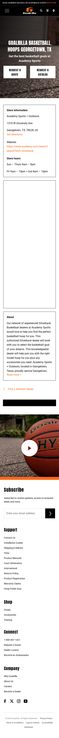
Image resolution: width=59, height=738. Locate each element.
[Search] (41, 11)
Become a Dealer (12, 691)
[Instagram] (18, 701)
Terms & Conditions (14, 723)
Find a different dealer (20, 389)
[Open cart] (47, 11)
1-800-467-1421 (12, 640)
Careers (8, 686)
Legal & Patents (32, 723)
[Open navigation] (7, 10)
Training (8, 620)
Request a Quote (15, 72)
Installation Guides (13, 542)
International (10, 568)
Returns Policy (11, 573)
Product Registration (14, 578)
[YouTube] (25, 701)
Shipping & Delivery (13, 548)
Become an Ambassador (16, 655)
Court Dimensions (13, 563)
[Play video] (29, 448)
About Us (8, 681)
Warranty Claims (12, 583)
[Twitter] (12, 701)
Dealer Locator (11, 650)
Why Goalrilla (10, 676)
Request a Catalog (43, 72)
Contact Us (9, 537)
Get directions (15, 134)
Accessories (10, 615)
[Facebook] (5, 701)
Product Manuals (12, 558)
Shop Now (51, 3)
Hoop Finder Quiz (12, 588)
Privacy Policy (46, 718)
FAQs (6, 553)
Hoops (7, 609)
